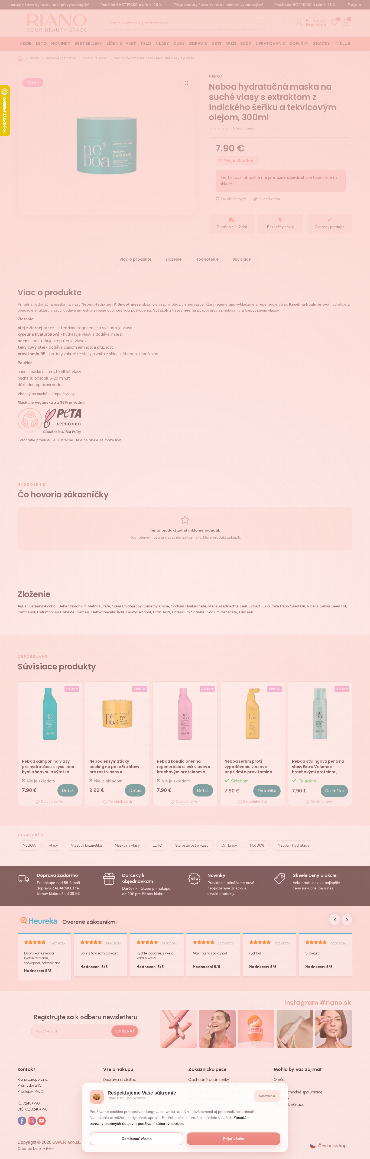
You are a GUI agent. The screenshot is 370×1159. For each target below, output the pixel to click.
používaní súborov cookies (161, 1123)
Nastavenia (267, 1096)
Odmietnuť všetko (137, 1139)
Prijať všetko (233, 1139)
